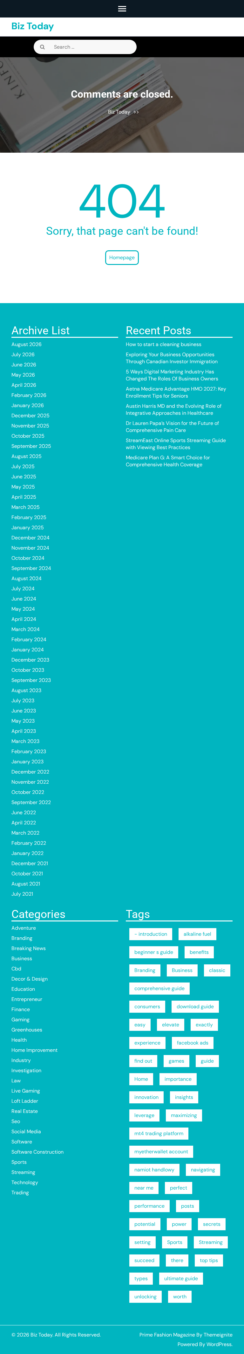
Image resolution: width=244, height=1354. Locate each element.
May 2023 (23, 721)
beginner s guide (153, 952)
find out (143, 1061)
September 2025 (31, 446)
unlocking (145, 1296)
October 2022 (27, 792)
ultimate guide (181, 1278)
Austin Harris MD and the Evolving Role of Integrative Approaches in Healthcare (173, 409)
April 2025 (23, 497)
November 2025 (30, 425)
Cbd (16, 968)
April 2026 (23, 385)
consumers (147, 1006)
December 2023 (30, 659)
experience (147, 1042)
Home (141, 1079)
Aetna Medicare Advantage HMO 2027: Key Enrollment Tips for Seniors (176, 392)
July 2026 (23, 354)
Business (21, 958)
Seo (15, 1121)
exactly (204, 1024)
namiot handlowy (154, 1169)
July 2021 (22, 894)
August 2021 (25, 883)
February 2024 (28, 639)
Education (23, 989)
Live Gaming (25, 1090)
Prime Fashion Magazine (167, 1334)
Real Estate (24, 1111)
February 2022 (28, 843)
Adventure (23, 928)
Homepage (122, 257)
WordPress (219, 1344)
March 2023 (25, 741)
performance (149, 1206)
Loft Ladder (24, 1101)
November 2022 (30, 782)
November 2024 (30, 548)
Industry (21, 1060)
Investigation (26, 1070)
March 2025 (25, 507)
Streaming (23, 1172)
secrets (211, 1224)
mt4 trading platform (158, 1133)
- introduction (150, 934)
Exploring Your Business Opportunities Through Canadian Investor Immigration (172, 358)
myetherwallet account (161, 1151)
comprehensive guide (159, 988)
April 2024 (23, 619)
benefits (199, 952)
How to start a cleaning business (163, 344)
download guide (195, 1006)
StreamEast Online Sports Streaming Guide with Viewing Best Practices (176, 444)
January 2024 (27, 649)
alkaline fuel (197, 934)
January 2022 (27, 853)
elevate (170, 1024)
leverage (144, 1115)
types (141, 1278)
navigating (203, 1169)
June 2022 (23, 812)
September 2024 (31, 568)
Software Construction (37, 1152)
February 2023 (28, 751)
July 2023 (22, 700)
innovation (146, 1097)
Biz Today (32, 26)
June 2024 (23, 598)
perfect (178, 1187)
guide (207, 1061)
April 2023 (23, 731)
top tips (209, 1260)
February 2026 (28, 395)
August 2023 (26, 690)
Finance (20, 1009)
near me (143, 1187)
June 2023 (23, 710)
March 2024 (25, 629)
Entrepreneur (26, 999)
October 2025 (27, 436)
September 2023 (31, 680)
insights (184, 1097)
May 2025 (23, 486)
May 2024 (23, 609)
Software (21, 1141)
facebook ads (192, 1042)
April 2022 (23, 822)
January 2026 (27, 405)
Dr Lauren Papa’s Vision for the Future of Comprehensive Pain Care (172, 427)
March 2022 (25, 833)
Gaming (20, 1019)
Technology (24, 1182)
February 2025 (28, 517)
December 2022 (30, 771)
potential (144, 1224)
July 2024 (23, 588)
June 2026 (23, 364)
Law (16, 1080)
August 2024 (26, 578)
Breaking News (28, 948)
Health (19, 1040)
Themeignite (218, 1334)
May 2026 (23, 374)
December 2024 (30, 537)
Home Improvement (34, 1050)
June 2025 (23, 476)
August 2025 (26, 456)
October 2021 (27, 873)
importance (178, 1079)
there (177, 1260)
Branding (21, 938)
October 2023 (27, 670)
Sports (19, 1162)
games (176, 1061)
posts (187, 1206)
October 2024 (27, 558)
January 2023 (27, 761)
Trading (20, 1192)
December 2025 (30, 415)
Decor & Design (29, 979)
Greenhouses (26, 1029)
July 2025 (23, 466)
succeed (144, 1260)
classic (217, 970)
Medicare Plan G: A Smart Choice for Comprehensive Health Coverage (168, 461)
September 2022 (31, 802)
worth (179, 1296)
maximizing (184, 1115)
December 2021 (29, 863)
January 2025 (27, 527)
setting (142, 1242)
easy (140, 1024)
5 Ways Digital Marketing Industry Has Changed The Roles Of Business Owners (172, 375)
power (179, 1224)
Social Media (26, 1131)
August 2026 (26, 344)
